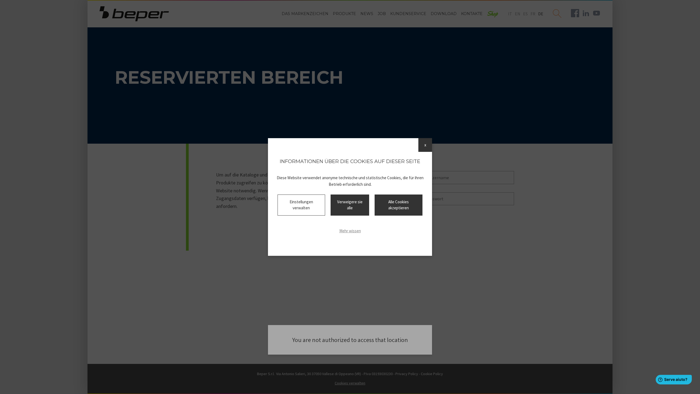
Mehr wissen (350, 230)
